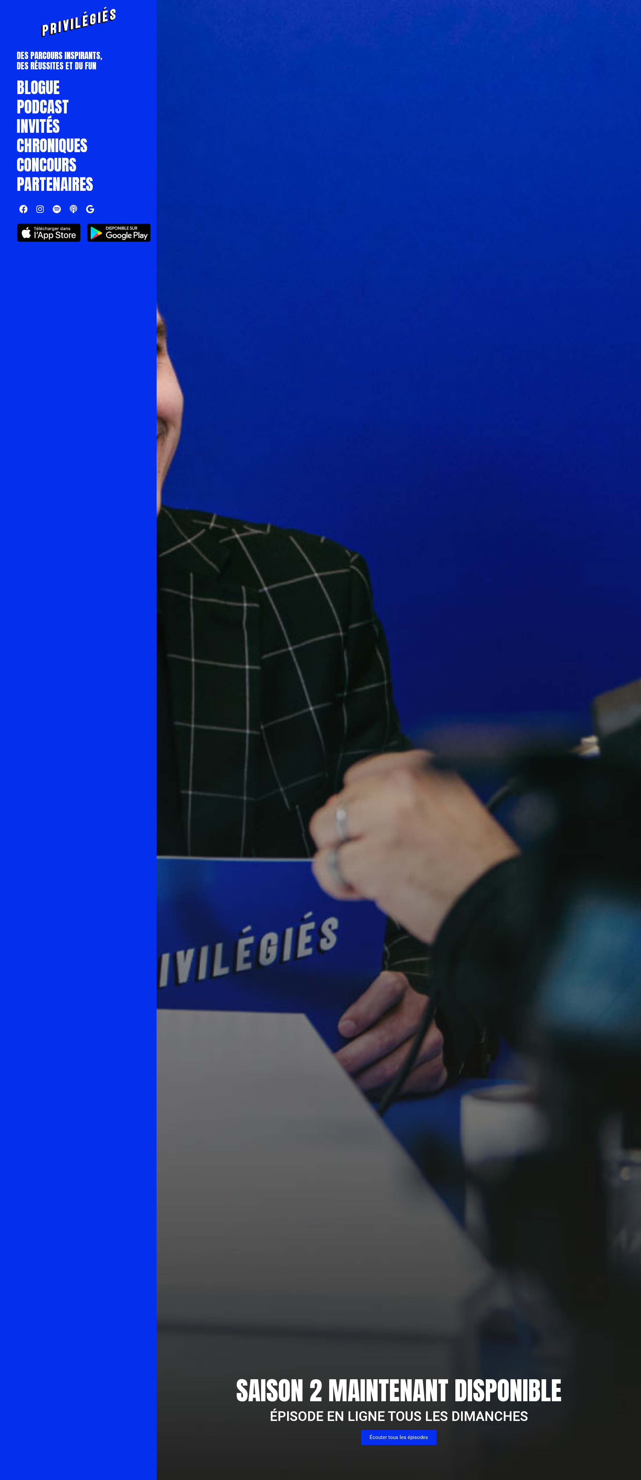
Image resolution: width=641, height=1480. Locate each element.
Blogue (38, 87)
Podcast (43, 106)
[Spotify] (56, 209)
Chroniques (52, 145)
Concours (46, 164)
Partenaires (55, 184)
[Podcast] (73, 209)
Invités (38, 126)
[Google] (90, 209)
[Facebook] (23, 209)
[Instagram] (40, 209)
